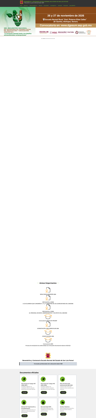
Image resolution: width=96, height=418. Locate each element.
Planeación (66, 5)
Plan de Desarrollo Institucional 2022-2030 (66, 384)
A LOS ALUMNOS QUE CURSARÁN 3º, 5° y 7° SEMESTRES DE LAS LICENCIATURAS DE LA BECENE (48, 303)
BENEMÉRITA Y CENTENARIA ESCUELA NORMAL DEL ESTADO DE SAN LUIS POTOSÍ (46, 1)
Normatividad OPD (46, 407)
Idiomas (40, 5)
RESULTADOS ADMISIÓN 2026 (48, 294)
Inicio (21, 5)
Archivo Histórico (65, 407)
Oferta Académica (33, 5)
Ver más (24, 392)
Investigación (53, 5)
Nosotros (26, 5)
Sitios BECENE (72, 5)
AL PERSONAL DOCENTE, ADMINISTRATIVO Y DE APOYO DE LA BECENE (48, 313)
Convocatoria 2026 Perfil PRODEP (48, 320)
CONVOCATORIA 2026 (48, 336)
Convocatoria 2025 (48, 344)
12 (54, 38)
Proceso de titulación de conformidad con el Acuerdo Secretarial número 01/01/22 (48, 345)
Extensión (60, 5)
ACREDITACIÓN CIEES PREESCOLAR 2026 (48, 328)
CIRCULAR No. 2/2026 (48, 302)
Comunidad (46, 5)
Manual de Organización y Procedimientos (28, 407)
